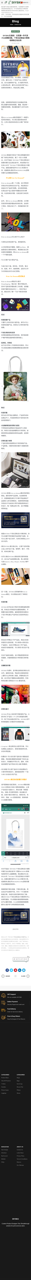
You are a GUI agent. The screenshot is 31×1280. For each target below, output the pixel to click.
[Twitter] (11, 970)
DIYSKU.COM (18, 24)
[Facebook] (7, 970)
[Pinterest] (15, 970)
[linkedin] (19, 970)
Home (11, 24)
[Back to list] (15, 976)
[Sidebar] (2, 386)
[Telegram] (23, 970)
